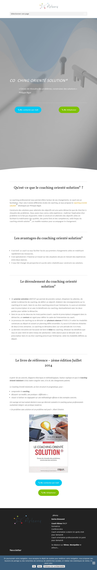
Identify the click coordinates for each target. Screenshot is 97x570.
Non (39, 566)
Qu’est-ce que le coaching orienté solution (46, 187)
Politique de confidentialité (54, 566)
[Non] (93, 563)
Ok (34, 566)
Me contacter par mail (29, 110)
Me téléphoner (70, 110)
